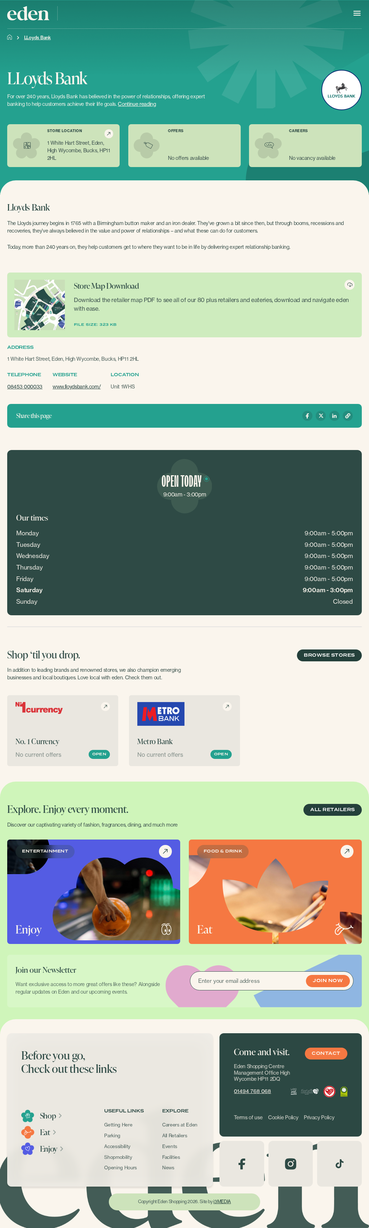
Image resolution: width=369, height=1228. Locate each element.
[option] (62, 730)
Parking (112, 1135)
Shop (48, 1116)
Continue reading (137, 104)
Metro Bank (155, 741)
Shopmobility (118, 1157)
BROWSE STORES (329, 655)
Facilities (171, 1157)
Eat (45, 1132)
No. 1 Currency (37, 741)
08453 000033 (25, 386)
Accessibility (117, 1146)
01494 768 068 (252, 1091)
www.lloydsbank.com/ (77, 386)
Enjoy (48, 1149)
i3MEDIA (222, 1201)
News (168, 1167)
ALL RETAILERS (332, 809)
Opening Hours (120, 1167)
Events (169, 1146)
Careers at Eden (179, 1125)
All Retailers (174, 1135)
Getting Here (118, 1125)
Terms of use (248, 1117)
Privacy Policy (319, 1117)
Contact (326, 1053)
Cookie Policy (283, 1117)
